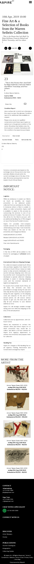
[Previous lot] (9, 48)
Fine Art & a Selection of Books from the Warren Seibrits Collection (15, 26)
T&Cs (16, 140)
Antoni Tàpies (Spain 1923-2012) (17, 387)
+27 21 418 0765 (8, 499)
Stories (5, 537)
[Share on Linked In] (18, 104)
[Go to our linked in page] (8, 520)
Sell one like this (26, 140)
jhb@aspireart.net (8, 492)
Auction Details (7, 140)
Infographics (6, 548)
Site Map (17, 559)
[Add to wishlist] (30, 48)
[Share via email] (25, 104)
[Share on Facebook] (14, 104)
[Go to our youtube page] (11, 520)
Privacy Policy (28, 557)
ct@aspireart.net (8, 501)
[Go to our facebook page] (4, 520)
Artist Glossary (7, 534)
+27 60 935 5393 (12, 510)
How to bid (16, 136)
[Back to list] (5, 48)
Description (6, 136)
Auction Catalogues (9, 545)
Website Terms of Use (16, 557)
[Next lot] (19, 48)
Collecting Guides (8, 551)
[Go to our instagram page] (21, 104)
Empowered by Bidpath (17, 562)
